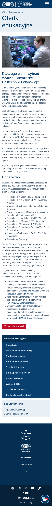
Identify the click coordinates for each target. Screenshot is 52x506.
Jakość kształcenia (15, 389)
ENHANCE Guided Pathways (29, 318)
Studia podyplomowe (17, 373)
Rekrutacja (11, 345)
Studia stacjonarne (15, 356)
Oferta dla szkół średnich (18, 395)
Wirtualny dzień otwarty (18, 351)
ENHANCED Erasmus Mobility (21, 303)
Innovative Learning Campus (20, 294)
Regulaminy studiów (13, 410)
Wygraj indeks (13, 384)
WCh (4, 12)
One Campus (31, 247)
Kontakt (22, 503)
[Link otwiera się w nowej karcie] (12, 488)
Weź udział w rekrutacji (14, 326)
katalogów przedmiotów (27, 306)
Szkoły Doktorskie (15, 367)
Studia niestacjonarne (17, 362)
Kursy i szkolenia (15, 378)
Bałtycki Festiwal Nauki (14, 414)
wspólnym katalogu (31, 291)
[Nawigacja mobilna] (47, 4)
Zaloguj (30, 503)
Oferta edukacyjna (15, 338)
